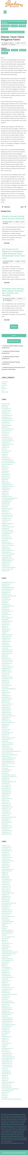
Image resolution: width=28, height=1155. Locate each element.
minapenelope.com (6, 891)
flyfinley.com (5, 616)
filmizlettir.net (5, 407)
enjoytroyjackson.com (7, 989)
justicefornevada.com (7, 671)
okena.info (4, 928)
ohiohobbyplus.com (6, 896)
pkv (14, 1138)
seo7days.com (5, 494)
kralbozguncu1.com (6, 1023)
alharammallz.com (6, 967)
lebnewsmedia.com (6, 913)
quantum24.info (5, 734)
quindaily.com (5, 1075)
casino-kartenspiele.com (8, 461)
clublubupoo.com (6, 783)
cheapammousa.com (7, 950)
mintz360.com (5, 631)
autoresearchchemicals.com (9, 567)
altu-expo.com (5, 941)
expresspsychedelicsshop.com (9, 994)
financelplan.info (5, 597)
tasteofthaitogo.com (6, 501)
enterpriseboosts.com (7, 459)
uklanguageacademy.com (8, 587)
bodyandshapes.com (7, 1087)
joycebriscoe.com (6, 866)
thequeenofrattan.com (7, 698)
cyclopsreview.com (6, 980)
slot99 (9, 1141)
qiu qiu (3, 387)
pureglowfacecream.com (8, 486)
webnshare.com (6, 665)
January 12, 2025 (9, 298)
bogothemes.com (6, 898)
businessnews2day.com (8, 742)
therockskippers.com (7, 538)
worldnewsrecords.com (7, 744)
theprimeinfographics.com (8, 761)
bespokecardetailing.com (8, 931)
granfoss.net (5, 540)
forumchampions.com (7, 415)
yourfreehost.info (6, 901)
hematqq (14, 1136)
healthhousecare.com (7, 1007)
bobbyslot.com (5, 628)
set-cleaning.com (6, 1070)
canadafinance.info (6, 518)
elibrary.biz (4, 935)
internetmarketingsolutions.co (9, 688)
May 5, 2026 (8, 221)
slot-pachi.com (5, 643)
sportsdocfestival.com (7, 830)
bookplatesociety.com (7, 911)
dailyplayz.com (5, 796)
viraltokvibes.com (6, 442)
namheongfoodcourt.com (8, 532)
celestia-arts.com (6, 413)
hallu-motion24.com (6, 537)
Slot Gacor (4, 29)
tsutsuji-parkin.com (6, 947)
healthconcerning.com (7, 653)
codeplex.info (5, 926)
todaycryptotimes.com (7, 1053)
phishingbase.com (6, 818)
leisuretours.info (5, 673)
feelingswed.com (6, 997)
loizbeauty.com (5, 472)
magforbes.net (5, 445)
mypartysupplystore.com (8, 869)
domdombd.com (6, 795)
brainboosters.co (6, 862)
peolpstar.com (5, 427)
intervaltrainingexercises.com (9, 775)
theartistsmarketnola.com (8, 526)
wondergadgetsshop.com (8, 921)
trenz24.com (5, 469)
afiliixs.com (4, 965)
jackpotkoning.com (6, 805)
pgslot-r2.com (5, 1041)
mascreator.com (6, 1028)
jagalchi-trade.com (6, 887)
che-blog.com (5, 612)
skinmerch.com (5, 882)
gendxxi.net (4, 727)
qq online (4, 383)
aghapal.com (5, 940)
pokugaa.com (5, 823)
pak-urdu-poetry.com (7, 685)
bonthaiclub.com (6, 908)
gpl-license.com (5, 1004)
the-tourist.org (5, 452)
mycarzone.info (5, 731)
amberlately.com (6, 864)
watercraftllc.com (6, 962)
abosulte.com (5, 1077)
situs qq (13, 1123)
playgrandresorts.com (7, 827)
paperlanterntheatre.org (7, 958)
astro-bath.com (5, 938)
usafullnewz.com (6, 845)
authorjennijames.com (7, 943)
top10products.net (6, 592)
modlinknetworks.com (7, 807)
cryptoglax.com (5, 894)
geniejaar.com (5, 626)
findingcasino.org (6, 707)
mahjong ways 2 (5, 1123)
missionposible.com (6, 552)
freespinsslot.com (6, 644)
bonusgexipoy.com (6, 790)
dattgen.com (5, 982)
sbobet (19, 1117)
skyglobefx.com (5, 719)
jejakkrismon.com (6, 477)
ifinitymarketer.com (6, 803)
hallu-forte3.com (6, 535)
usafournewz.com (6, 854)
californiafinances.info (7, 516)
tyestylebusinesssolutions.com (9, 776)
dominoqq (4, 388)
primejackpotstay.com (7, 822)
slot (3, 1119)
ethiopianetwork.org (6, 668)
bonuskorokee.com (6, 788)
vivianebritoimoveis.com (8, 444)
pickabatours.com (6, 594)
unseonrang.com (6, 683)
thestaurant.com (6, 780)
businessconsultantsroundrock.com (10, 1088)
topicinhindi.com (6, 585)
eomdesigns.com (6, 724)
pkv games (10, 1129)
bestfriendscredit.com (7, 933)
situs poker (4, 385)
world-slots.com (5, 609)
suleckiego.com (5, 570)
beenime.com (5, 764)
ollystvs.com (5, 690)
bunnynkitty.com (6, 503)
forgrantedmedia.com (7, 425)
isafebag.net (5, 455)
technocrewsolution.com (8, 440)
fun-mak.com (5, 768)
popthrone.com (5, 607)
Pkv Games (14, 25)
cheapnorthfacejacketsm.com (9, 903)
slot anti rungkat (22, 1119)
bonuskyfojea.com (6, 786)
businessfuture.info (6, 599)
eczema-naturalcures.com (8, 936)
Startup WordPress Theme (9, 1153)
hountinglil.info (5, 619)
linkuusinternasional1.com (8, 916)
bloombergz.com (6, 457)
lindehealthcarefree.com (7, 589)
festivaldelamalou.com (7, 418)
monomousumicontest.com (8, 715)
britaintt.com (5, 1093)
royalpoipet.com (5, 778)
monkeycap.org (5, 447)
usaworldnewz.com (6, 849)
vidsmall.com (5, 741)
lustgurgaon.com (6, 624)
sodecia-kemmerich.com (8, 766)
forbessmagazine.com (7, 1001)
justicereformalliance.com (8, 893)
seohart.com (5, 1068)
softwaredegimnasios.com (8, 1058)
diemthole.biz (5, 479)
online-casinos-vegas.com (8, 553)
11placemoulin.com (6, 629)
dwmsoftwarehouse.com (8, 987)
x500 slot (7, 1117)
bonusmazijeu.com (6, 785)
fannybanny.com (6, 802)
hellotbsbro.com (5, 675)
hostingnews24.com (6, 1014)
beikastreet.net (5, 405)
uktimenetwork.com (6, 847)
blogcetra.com (5, 687)
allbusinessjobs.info (6, 590)
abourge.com (5, 963)
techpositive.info (6, 682)
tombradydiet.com (6, 906)
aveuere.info (5, 648)
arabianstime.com (6, 972)
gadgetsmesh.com (6, 670)
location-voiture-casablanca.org (9, 754)
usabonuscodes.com (7, 1055)
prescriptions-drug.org (7, 439)
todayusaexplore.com (7, 850)
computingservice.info (7, 678)
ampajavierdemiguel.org (7, 860)
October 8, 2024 (8, 43)
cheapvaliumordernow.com (8, 763)
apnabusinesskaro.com (7, 569)
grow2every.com (6, 1006)
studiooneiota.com (6, 705)
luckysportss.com (6, 810)
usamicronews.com (6, 813)
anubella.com (5, 1080)
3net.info (4, 925)
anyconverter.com (6, 474)
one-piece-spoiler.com (7, 704)
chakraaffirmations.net (7, 621)
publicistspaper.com (6, 1073)
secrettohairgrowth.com (7, 499)
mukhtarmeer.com (6, 1031)
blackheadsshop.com (7, 753)
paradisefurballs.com (7, 646)
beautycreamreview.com (8, 977)
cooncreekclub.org (6, 410)
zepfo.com (4, 1046)
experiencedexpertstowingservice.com (11, 751)
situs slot (13, 1117)
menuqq (3, 1136)
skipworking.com (6, 471)
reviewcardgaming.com (7, 749)
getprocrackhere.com (7, 798)
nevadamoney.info (6, 520)
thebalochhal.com (6, 855)
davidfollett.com (5, 877)
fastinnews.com (5, 800)
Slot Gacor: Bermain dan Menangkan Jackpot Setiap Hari (13, 21)
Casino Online (5, 25)
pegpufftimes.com (6, 412)
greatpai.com (5, 957)
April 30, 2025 (9, 261)
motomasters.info (6, 729)
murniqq (8, 1136)
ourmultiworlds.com (6, 408)
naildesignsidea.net (6, 955)
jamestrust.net (5, 467)
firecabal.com (5, 999)
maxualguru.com (6, 639)
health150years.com (7, 437)
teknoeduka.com (6, 1050)
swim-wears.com (6, 423)
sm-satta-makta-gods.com (8, 1056)
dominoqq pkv (5, 392)
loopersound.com (6, 889)
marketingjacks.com (7, 557)
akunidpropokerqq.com (7, 930)
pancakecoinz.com (6, 614)
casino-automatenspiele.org (8, 462)
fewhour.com (5, 656)
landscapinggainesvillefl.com (9, 1024)
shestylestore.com (6, 832)
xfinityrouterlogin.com (7, 555)
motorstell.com (5, 435)
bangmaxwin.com (6, 510)
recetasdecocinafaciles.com (8, 953)
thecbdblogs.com (6, 565)
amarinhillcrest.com (6, 450)
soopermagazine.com (7, 1060)
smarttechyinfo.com (6, 636)
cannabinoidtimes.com (7, 650)
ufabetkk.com (5, 481)
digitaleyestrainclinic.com (8, 550)
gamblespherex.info (6, 720)
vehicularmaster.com (7, 857)
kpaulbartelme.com (6, 756)
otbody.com (4, 466)
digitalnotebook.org (6, 638)
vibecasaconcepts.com (7, 732)
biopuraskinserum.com (7, 515)
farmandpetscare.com (7, 677)
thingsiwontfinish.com (7, 834)
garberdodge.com (6, 422)
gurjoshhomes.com (6, 904)
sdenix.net (4, 449)
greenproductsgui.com (7, 651)
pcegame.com (5, 1039)
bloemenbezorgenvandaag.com (9, 498)
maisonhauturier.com (7, 1026)
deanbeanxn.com (6, 604)
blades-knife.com (6, 702)
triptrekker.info (5, 726)
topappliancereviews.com (8, 559)
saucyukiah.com (6, 403)
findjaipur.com (5, 872)
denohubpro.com (6, 700)
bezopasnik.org (5, 505)
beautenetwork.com (6, 1083)
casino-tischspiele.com (7, 464)
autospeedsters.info (6, 712)
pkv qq (2, 1114)
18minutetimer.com (6, 658)
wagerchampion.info (6, 714)
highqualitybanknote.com (8, 1012)
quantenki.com (5, 736)
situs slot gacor (13, 1119)
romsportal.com (5, 829)
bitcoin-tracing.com (6, 1085)
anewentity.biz (5, 491)
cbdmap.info (5, 602)
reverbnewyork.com (6, 881)
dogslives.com (5, 693)
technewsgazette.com (7, 484)
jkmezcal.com (5, 773)
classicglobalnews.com (7, 1090)
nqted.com (4, 1034)
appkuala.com (5, 493)
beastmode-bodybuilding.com (9, 595)
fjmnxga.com (5, 506)
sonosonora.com (6, 914)
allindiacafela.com (6, 542)
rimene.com (5, 521)
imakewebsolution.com (7, 611)
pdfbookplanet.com (6, 695)
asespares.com (5, 970)
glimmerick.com (6, 876)
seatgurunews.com (6, 923)
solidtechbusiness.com (7, 748)
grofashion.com (5, 815)
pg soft (6, 1119)
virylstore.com (5, 434)
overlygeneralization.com (8, 666)
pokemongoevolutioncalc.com (9, 817)
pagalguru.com (5, 1038)
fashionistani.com (6, 996)
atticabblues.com (6, 974)
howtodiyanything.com (7, 1018)
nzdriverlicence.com (7, 1036)
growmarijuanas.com (7, 663)
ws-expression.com (6, 1043)
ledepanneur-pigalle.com (8, 523)
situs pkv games (20, 1123)
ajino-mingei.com (6, 899)
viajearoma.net (5, 945)
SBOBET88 (22, 25)
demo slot (8, 1133)
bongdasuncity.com (6, 641)
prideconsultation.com (7, 617)
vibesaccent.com (6, 859)
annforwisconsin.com (7, 871)
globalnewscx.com (6, 692)
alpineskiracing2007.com (8, 543)
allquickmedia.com (6, 483)
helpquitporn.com (6, 1011)
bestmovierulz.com (6, 886)
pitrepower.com (5, 547)
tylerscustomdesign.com (8, 428)
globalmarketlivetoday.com (8, 1002)
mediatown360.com (6, 548)
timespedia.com (5, 476)
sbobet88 (14, 1133)
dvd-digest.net (5, 525)
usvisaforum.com (6, 884)
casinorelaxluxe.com (7, 791)
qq (2, 390)
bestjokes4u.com (6, 623)
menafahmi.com (6, 1029)
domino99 (8, 1114)
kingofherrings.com (6, 488)
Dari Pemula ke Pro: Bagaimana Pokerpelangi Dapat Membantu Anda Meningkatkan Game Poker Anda (13, 253)
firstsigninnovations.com (8, 420)
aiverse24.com (5, 1078)
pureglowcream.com (7, 496)
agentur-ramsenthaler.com (8, 722)
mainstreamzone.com (7, 661)
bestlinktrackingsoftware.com (9, 781)
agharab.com (5, 948)
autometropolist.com (7, 975)
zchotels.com (5, 1045)
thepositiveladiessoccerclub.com (10, 952)
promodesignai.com (6, 1072)
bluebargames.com (6, 417)
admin (18, 43)
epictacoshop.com (6, 513)
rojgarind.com (5, 655)
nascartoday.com (6, 1033)
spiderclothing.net (6, 920)
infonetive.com (5, 511)
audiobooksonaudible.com (8, 1082)
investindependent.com (7, 1021)
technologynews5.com (7, 1048)
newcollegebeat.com (7, 879)
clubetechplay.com (6, 793)
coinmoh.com (5, 979)
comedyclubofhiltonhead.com (9, 758)
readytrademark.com (7, 1063)
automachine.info (6, 710)
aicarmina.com (5, 867)
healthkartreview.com (7, 1009)
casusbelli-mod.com (7, 909)
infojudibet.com (5, 601)
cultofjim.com (5, 874)
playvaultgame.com (6, 825)
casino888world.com (7, 769)
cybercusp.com (5, 1092)
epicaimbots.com (6, 991)
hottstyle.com (5, 1016)
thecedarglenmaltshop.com (8, 582)
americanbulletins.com (7, 969)
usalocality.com (5, 852)
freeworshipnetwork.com (8, 960)
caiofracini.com (5, 680)
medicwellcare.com (6, 739)
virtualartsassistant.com (7, 759)
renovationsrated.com (7, 1065)
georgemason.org (6, 584)
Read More (7, 243)
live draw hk (5, 381)
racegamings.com (6, 820)
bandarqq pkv (15, 1114)
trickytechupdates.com (7, 560)
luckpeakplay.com (6, 812)
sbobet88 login (9, 1134)
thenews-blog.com (6, 1051)
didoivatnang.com (6, 984)
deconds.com (5, 1095)
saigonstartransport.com (8, 508)
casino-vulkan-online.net (8, 545)
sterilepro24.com (6, 746)
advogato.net (5, 454)
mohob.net (4, 633)
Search (14, 327)
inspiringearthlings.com (7, 1019)
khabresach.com (6, 564)
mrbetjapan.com (6, 489)
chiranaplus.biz (5, 528)
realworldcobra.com (6, 709)
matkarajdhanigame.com (8, 606)
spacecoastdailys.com (7, 1061)
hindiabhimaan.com (6, 562)
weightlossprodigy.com (7, 634)
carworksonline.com (7, 430)
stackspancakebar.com (7, 530)
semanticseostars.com (7, 660)
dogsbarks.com (5, 985)
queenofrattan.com (6, 697)
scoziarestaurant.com (7, 1066)
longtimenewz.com (6, 808)
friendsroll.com (5, 918)
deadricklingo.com (6, 717)
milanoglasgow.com (6, 533)
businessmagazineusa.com (8, 737)
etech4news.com (6, 992)
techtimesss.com (6, 432)
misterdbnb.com (6, 771)
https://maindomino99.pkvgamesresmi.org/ (12, 1143)
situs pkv (6, 1116)
